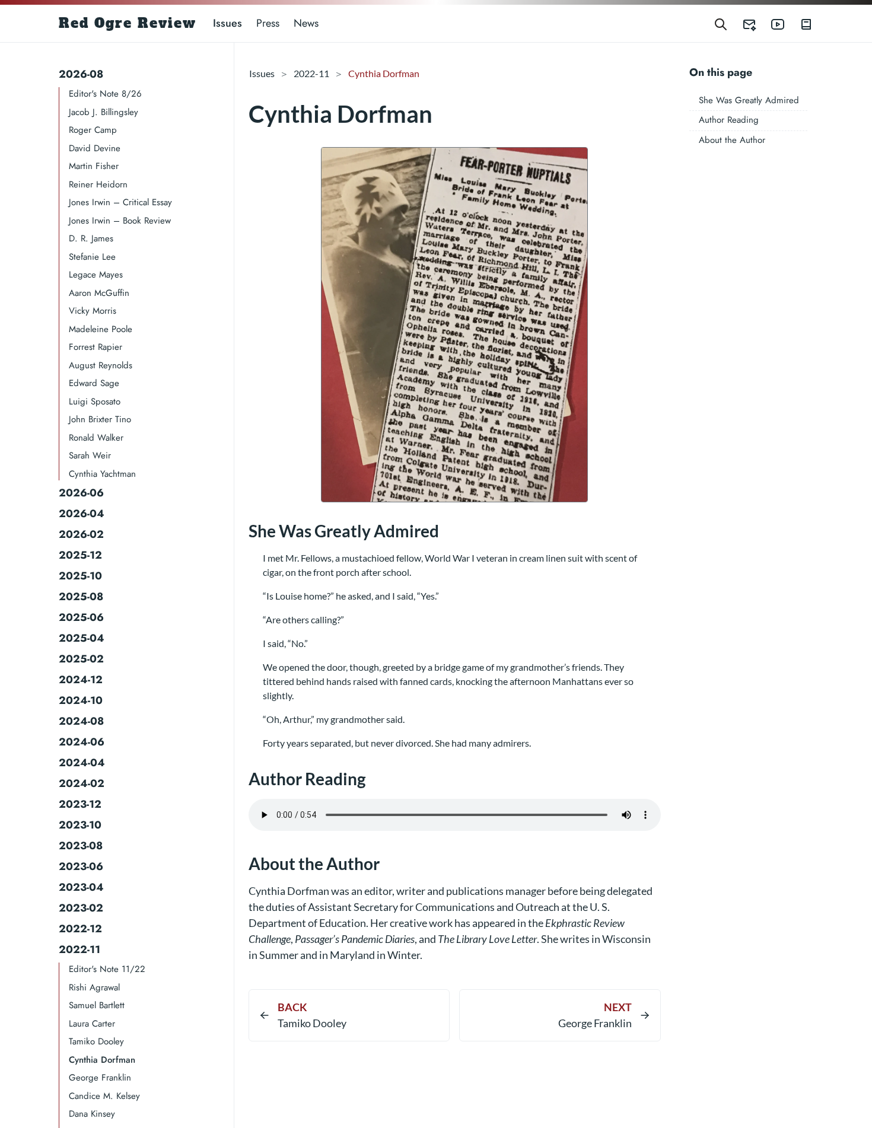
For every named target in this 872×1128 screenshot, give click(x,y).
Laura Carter (92, 1023)
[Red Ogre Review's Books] (799, 23)
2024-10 (81, 700)
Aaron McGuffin (99, 292)
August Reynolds (100, 365)
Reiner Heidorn (98, 184)
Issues (227, 23)
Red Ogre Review (127, 23)
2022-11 (79, 949)
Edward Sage (94, 383)
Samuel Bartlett (97, 1005)
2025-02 (81, 659)
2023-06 (81, 866)
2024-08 (81, 721)
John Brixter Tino (100, 419)
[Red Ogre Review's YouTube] (770, 23)
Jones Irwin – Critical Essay (120, 202)
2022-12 (80, 928)
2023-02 (81, 908)
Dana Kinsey (92, 1113)
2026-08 (81, 74)
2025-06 (81, 617)
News (306, 23)
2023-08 (81, 845)
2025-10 (80, 576)
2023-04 (81, 887)
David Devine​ (94, 148)
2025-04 (81, 638)
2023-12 (80, 804)
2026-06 (81, 493)
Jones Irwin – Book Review (120, 220)
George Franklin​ (100, 1077)
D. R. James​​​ (91, 238)
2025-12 (80, 555)
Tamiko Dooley (96, 1041)
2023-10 (80, 825)
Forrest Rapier (95, 346)
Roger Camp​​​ (93, 129)
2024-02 (81, 783)
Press (267, 23)
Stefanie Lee (92, 256)
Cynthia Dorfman (102, 1059)
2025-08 (81, 596)
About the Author (732, 139)
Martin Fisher (94, 166)
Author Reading (729, 119)
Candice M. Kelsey (104, 1095)
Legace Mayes (96, 274)
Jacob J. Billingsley (103, 112)
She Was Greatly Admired (749, 100)
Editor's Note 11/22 (107, 969)
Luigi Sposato (94, 401)
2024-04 (82, 762)
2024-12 (81, 679)
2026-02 (81, 534)
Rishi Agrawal (94, 987)
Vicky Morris (92, 310)
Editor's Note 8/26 (105, 93)
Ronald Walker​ (96, 437)
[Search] (721, 23)
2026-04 (81, 513)
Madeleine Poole (100, 329)
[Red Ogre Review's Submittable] (742, 23)
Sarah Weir (90, 455)
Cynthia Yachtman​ (102, 473)
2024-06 (81, 742)
